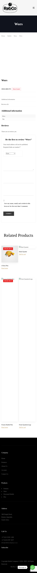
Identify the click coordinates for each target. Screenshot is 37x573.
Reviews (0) (5, 104)
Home (3, 36)
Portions (6, 488)
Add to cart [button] (22, 254)
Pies (5, 497)
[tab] (18, 99)
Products (4, 462)
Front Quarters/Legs (25, 425)
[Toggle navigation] (29, 8)
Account (4, 470)
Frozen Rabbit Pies (7, 425)
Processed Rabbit (9, 494)
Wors (15, 36)
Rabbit (9, 36)
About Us (4, 466)
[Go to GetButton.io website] (32, 571)
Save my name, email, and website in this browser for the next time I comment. (17, 205)
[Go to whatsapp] (32, 567)
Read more (4, 268)
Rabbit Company (13, 561)
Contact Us (4, 474)
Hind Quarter (23, 251)
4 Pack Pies (4, 265)
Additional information (8, 99)
